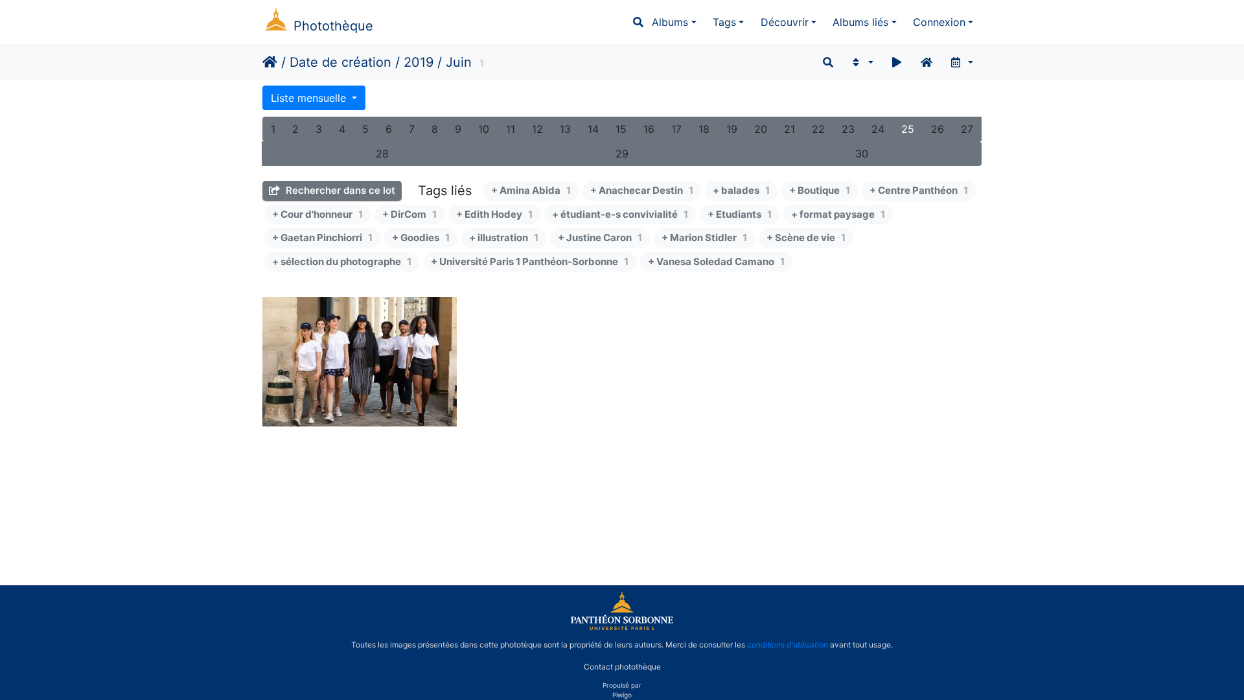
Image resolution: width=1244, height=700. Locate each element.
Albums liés (860, 22)
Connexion (939, 22)
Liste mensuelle (310, 97)
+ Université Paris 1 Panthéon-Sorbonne (529, 261)
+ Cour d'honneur (317, 214)
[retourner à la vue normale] (926, 62)
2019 (418, 62)
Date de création (340, 62)
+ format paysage (838, 214)
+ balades (741, 190)
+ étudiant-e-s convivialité (620, 214)
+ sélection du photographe (341, 261)
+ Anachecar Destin (641, 190)
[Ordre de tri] (861, 62)
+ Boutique (819, 190)
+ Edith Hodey (494, 214)
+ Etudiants (740, 214)
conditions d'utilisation (787, 644)
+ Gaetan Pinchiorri (322, 237)
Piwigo (622, 695)
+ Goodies (421, 237)
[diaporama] (897, 62)
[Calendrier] (961, 62)
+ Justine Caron (600, 237)
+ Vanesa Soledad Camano (716, 261)
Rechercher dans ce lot (339, 190)
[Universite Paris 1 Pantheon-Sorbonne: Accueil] (622, 627)
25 (907, 128)
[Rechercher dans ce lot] (828, 62)
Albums (670, 22)
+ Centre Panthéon (919, 190)
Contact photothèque (622, 666)
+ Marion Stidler (704, 237)
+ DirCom (409, 214)
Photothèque (333, 26)
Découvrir (785, 22)
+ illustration (503, 237)
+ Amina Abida (531, 190)
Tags (724, 22)
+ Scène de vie (806, 237)
